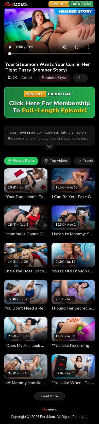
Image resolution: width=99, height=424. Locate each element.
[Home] (16, 4)
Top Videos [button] (59, 160)
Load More (49, 396)
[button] (80, 78)
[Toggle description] (49, 145)
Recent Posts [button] (24, 160)
